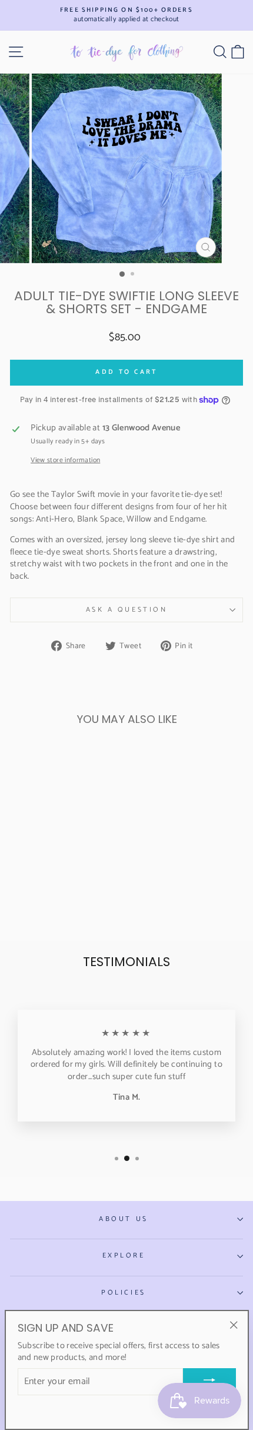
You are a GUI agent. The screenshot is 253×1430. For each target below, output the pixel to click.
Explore (123, 1255)
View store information (65, 460)
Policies (123, 1292)
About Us (123, 1219)
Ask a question (126, 609)
